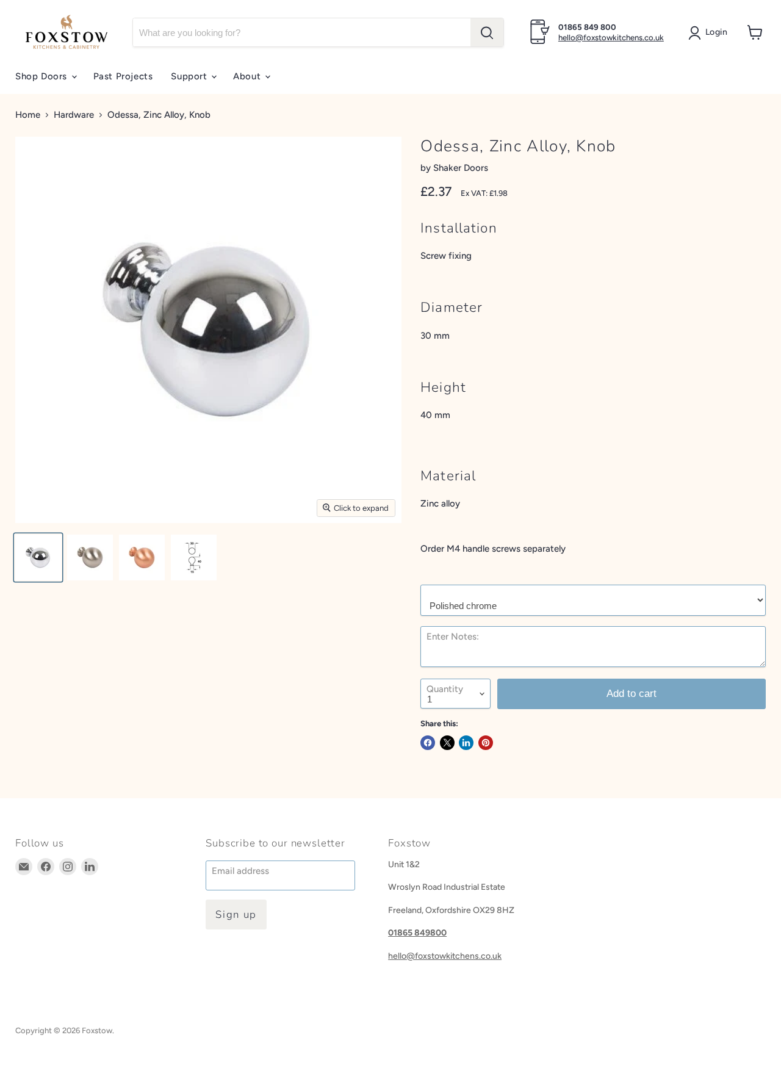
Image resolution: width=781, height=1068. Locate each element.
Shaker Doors (460, 167)
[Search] (486, 32)
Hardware (74, 115)
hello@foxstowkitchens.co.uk (611, 37)
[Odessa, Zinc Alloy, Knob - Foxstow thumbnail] (38, 557)
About (248, 76)
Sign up (236, 914)
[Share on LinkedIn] (466, 742)
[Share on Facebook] (427, 742)
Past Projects (123, 76)
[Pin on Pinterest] (485, 742)
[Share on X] (447, 742)
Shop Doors (42, 76)
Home (27, 115)
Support (190, 76)
